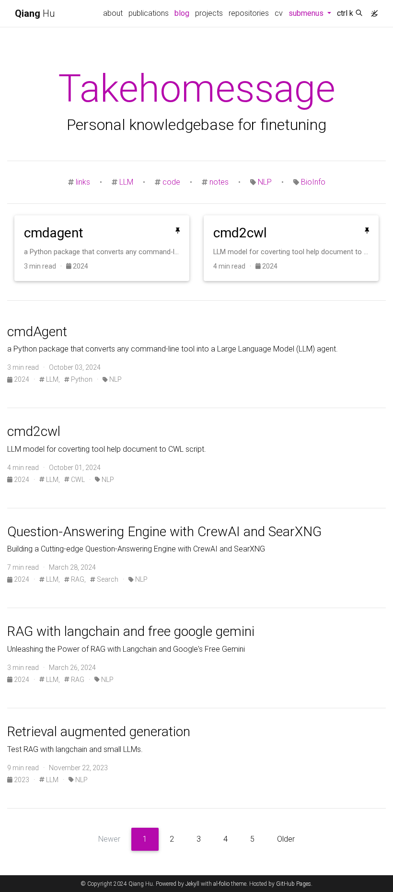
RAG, (77, 579)
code (171, 182)
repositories (249, 13)
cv (279, 13)
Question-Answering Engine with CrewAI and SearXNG (164, 532)
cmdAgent (37, 332)
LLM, (52, 379)
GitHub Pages (293, 883)
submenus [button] (311, 13)
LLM (126, 182)
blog (183, 13)
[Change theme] (372, 10)
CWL (77, 479)
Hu (35, 13)
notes (219, 182)
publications (148, 13)
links (83, 182)
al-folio (221, 883)
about (113, 13)
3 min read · (45, 266)
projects (209, 13)
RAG (76, 679)
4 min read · (234, 266)
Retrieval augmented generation (98, 731)
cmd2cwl (33, 431)
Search (106, 579)
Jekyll (192, 883)
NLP (265, 182)
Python (80, 379)
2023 (21, 780)
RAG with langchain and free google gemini (130, 631)
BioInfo (313, 182)
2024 (79, 266)
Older (286, 839)
